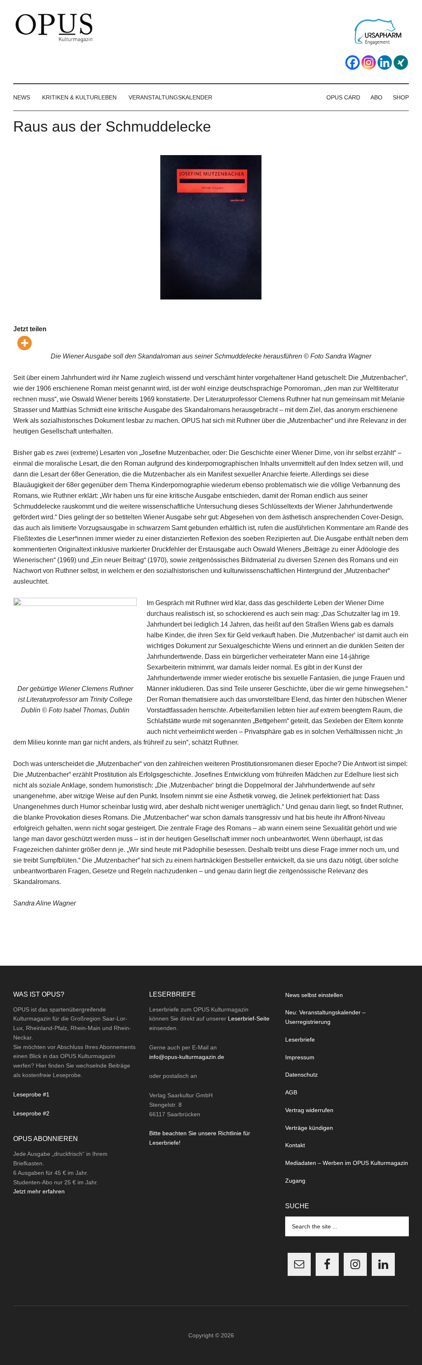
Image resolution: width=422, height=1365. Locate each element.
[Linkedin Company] (384, 62)
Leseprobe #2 (31, 1113)
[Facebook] (352, 62)
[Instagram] (368, 62)
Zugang (295, 1180)
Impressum (299, 1057)
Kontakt (295, 1145)
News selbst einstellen (314, 995)
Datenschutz (301, 1074)
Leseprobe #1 (31, 1094)
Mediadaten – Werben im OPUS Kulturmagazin (346, 1163)
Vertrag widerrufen (309, 1110)
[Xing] (401, 62)
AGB (291, 1092)
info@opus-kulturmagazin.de (186, 1057)
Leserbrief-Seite (249, 1018)
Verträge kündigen (309, 1128)
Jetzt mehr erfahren (39, 1191)
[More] (24, 343)
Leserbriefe (300, 1039)
